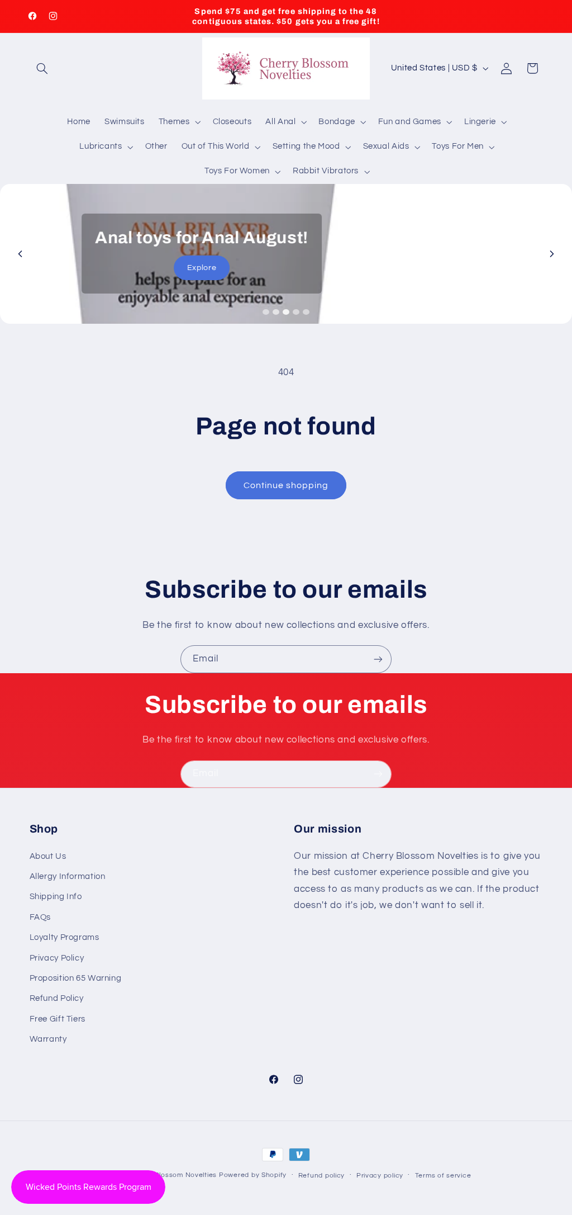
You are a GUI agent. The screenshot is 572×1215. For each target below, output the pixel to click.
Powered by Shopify (253, 1175)
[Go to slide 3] (286, 312)
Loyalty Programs (64, 937)
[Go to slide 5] (306, 312)
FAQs (40, 917)
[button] (42, 68)
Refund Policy (57, 998)
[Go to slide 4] (296, 312)
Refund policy (321, 1176)
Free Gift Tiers (57, 1019)
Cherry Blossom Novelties (173, 1175)
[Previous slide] (20, 254)
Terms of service (443, 1176)
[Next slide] (552, 254)
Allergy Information (68, 876)
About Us (48, 856)
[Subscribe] (378, 659)
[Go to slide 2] (276, 312)
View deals (285, 279)
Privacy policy (379, 1176)
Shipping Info (56, 896)
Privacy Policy (57, 958)
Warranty (48, 1039)
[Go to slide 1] (266, 312)
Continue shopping (286, 485)
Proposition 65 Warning (76, 978)
